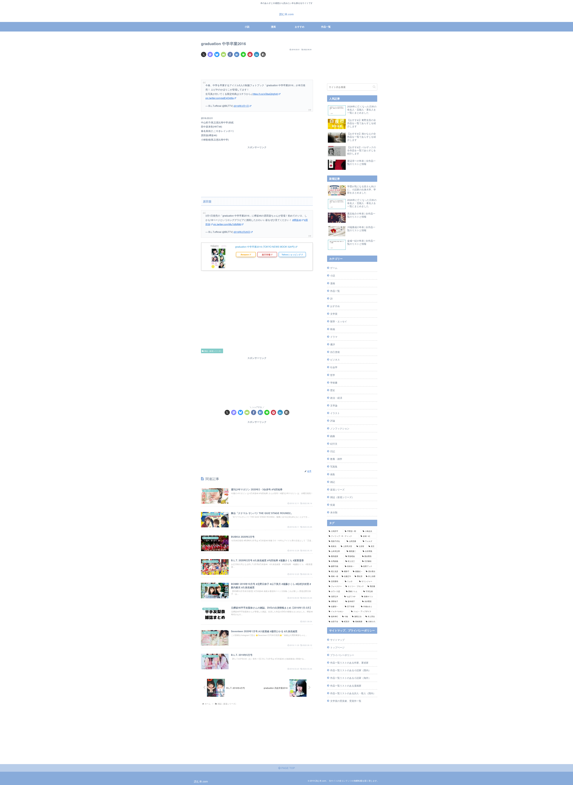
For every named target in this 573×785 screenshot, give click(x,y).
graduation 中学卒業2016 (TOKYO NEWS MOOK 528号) (265, 246)
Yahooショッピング (291, 254)
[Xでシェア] (203, 54)
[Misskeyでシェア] (223, 54)
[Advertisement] (257, 68)
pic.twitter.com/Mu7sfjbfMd (227, 224)
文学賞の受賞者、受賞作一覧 (345, 701)
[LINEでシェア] (243, 54)
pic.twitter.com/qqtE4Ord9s (219, 98)
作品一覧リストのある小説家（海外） (350, 678)
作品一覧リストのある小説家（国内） (350, 670)
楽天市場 (266, 254)
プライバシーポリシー (342, 655)
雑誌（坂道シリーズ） (213, 351)
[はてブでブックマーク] (236, 54)
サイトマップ (337, 639)
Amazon (245, 254)
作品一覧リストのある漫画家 (345, 685)
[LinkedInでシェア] (256, 54)
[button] (263, 54)
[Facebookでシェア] (230, 54)
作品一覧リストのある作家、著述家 (349, 662)
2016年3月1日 (241, 106)
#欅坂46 (296, 220)
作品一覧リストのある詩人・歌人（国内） (353, 693)
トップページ (337, 647)
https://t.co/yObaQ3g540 (265, 94)
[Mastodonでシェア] (210, 54)
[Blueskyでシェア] (217, 54)
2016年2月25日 (242, 232)
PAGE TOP (288, 768)
